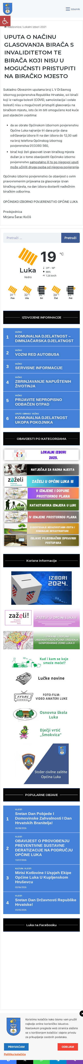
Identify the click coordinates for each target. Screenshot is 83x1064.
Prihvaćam (16, 1046)
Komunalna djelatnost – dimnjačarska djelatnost (44, 338)
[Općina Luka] (7, 9)
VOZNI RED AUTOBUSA (37, 354)
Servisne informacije (39, 368)
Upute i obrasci (23, 414)
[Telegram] (58, 1060)
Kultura (19, 869)
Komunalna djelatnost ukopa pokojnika (41, 420)
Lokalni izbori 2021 (34, 26)
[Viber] (74, 1060)
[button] (5, 21)
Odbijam (68, 1046)
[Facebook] (8, 1060)
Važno (18, 332)
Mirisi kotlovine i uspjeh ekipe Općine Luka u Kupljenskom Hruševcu (43, 877)
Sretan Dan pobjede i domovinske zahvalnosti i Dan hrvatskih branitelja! (43, 818)
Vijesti (18, 810)
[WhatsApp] (41, 1060)
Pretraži (70, 238)
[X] (25, 1060)
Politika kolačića (15, 1054)
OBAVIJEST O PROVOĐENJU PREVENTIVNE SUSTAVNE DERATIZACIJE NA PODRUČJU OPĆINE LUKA (44, 848)
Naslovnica (14, 26)
